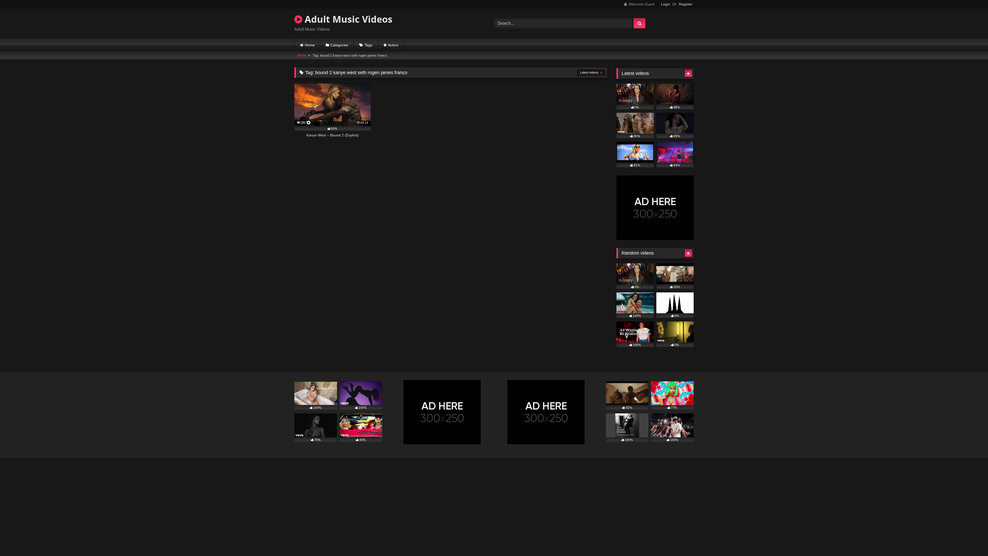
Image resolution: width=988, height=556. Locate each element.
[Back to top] (972, 541)
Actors (393, 45)
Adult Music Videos (347, 19)
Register (685, 4)
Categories (339, 45)
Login (665, 4)
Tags (368, 45)
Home (310, 45)
